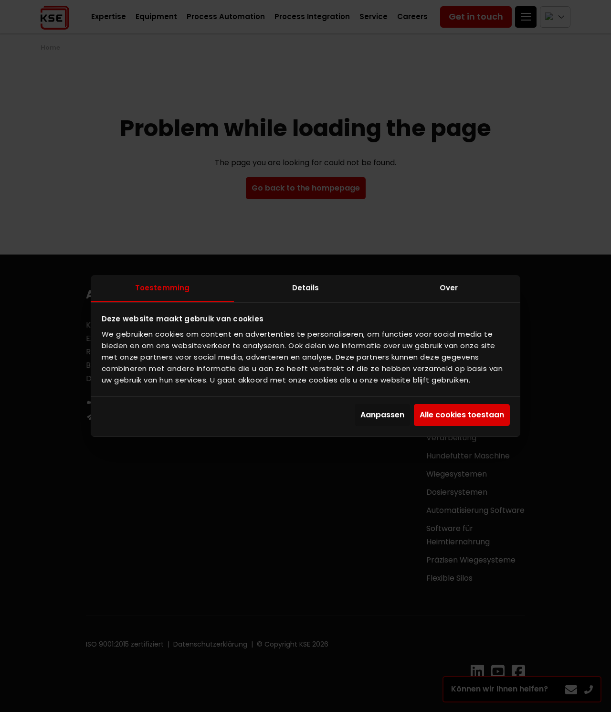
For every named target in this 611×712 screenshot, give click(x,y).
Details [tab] (305, 288)
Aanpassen (382, 414)
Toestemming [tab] (162, 288)
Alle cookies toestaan (462, 414)
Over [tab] (449, 288)
